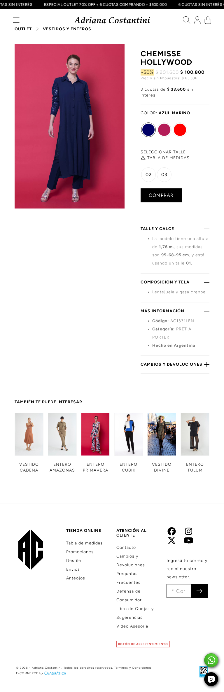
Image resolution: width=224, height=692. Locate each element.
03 (164, 174)
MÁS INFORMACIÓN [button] (162, 311)
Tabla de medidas (84, 543)
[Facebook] (172, 533)
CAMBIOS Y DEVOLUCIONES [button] (171, 364)
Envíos (73, 569)
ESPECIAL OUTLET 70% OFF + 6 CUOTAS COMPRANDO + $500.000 (108, 4)
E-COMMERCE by (29, 673)
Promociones (80, 551)
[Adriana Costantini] (112, 20)
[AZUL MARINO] (148, 129)
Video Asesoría (132, 626)
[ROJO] (180, 129)
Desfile (73, 560)
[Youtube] (188, 541)
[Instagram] (188, 533)
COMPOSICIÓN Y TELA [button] (165, 282)
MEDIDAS (168, 157)
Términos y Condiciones (133, 668)
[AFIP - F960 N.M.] (201, 671)
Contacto (126, 547)
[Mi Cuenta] (197, 21)
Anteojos (75, 578)
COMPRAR (161, 195)
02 (149, 174)
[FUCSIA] (164, 129)
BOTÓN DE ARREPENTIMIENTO (143, 644)
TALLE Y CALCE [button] (157, 228)
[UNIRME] (199, 591)
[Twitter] (172, 541)
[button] (16, 21)
